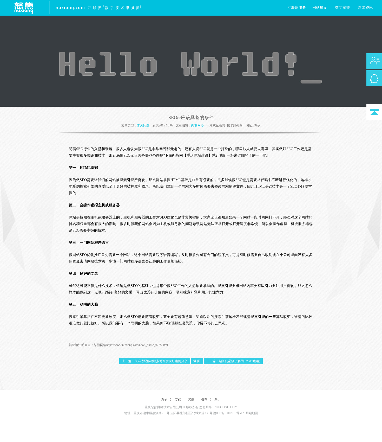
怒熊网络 (197, 125)
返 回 (196, 361)
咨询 (204, 399)
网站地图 (252, 413)
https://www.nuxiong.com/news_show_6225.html (137, 345)
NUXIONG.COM (226, 407)
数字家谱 (342, 8)
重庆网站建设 (197, 155)
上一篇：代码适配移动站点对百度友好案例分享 (154, 361)
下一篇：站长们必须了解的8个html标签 (233, 361)
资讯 (191, 399)
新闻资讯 (365, 8)
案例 (164, 399)
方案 (178, 399)
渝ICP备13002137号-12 (228, 413)
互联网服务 (297, 8)
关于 (217, 399)
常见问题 (143, 125)
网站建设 (319, 8)
